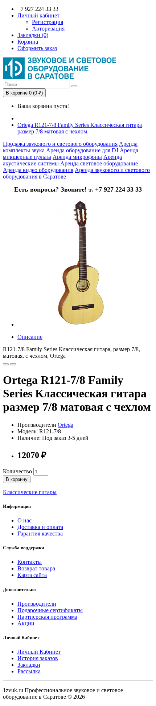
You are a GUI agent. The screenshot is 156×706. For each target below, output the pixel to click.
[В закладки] (6, 364)
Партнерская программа (47, 617)
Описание (29, 337)
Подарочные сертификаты (50, 610)
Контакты (29, 562)
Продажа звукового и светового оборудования (60, 144)
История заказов (37, 658)
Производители (36, 604)
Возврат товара (36, 568)
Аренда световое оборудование (99, 163)
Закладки (28, 665)
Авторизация (48, 28)
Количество (17, 471)
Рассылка (29, 671)
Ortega (65, 425)
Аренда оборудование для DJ (82, 150)
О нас (24, 520)
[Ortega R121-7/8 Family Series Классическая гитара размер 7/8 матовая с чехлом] (80, 324)
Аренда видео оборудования (38, 170)
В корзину (17, 479)
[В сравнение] (13, 364)
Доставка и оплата (40, 527)
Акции (25, 623)
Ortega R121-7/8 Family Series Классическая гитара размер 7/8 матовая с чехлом (79, 128)
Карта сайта (32, 575)
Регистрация (47, 22)
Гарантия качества (40, 533)
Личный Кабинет (39, 652)
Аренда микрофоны (77, 157)
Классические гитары (30, 492)
